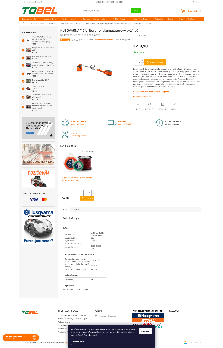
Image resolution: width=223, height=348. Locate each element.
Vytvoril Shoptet (195, 342)
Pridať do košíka (156, 62)
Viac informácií (90, 335)
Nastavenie (78, 341)
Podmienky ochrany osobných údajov (72, 319)
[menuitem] (29, 19)
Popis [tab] (65, 209)
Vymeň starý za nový (66, 325)
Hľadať (136, 11)
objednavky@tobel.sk (107, 316)
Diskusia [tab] (76, 209)
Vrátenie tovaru (64, 322)
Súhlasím (145, 331)
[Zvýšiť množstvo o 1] (142, 60)
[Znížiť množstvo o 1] (142, 63)
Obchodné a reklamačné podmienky (109, 2)
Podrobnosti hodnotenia (103, 40)
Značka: (122, 40)
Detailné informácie (140, 96)
